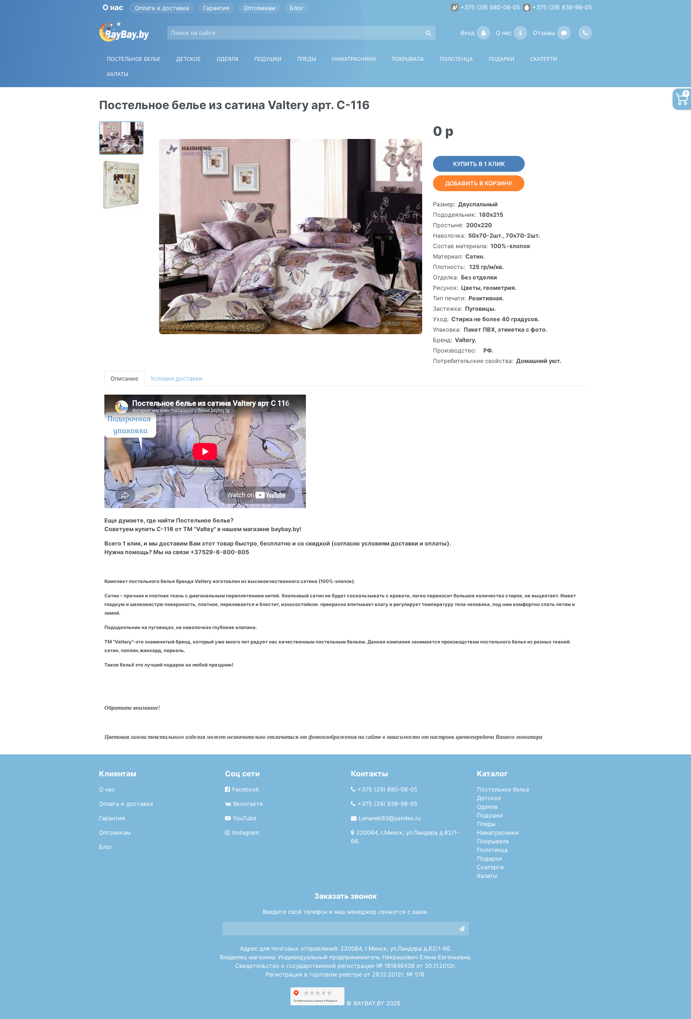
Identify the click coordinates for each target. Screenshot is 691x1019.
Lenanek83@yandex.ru (390, 818)
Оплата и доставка (162, 8)
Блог (296, 8)
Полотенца (456, 59)
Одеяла (228, 59)
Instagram (245, 832)
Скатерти (490, 867)
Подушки (267, 59)
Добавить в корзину (478, 183)
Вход (468, 32)
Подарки (489, 858)
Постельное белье (134, 59)
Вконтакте (248, 803)
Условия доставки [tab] (176, 378)
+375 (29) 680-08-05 (490, 7)
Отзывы (544, 32)
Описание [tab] (124, 378)
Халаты (117, 74)
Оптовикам (259, 8)
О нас (504, 32)
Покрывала (493, 841)
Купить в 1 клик (479, 163)
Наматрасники (498, 832)
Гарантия (216, 8)
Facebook (245, 789)
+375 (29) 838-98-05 (562, 7)
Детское (188, 59)
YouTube (244, 818)
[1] (462, 928)
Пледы (486, 823)
